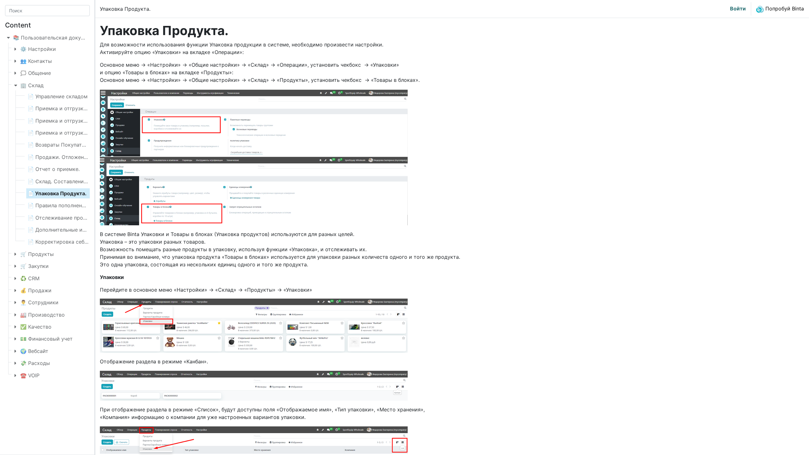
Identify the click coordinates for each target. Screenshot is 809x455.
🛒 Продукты (37, 254)
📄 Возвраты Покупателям (60, 145)
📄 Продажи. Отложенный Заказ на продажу (83, 157)
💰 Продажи (36, 290)
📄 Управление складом (57, 96)
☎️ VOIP (30, 375)
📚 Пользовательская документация (59, 37)
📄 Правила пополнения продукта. (70, 205)
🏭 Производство (42, 315)
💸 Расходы (35, 363)
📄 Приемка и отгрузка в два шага (71, 121)
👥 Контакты (36, 61)
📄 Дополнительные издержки (65, 230)
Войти (738, 8)
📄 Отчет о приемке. (53, 169)
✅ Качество (36, 327)
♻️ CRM (30, 278)
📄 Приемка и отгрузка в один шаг (71, 108)
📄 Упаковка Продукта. (57, 193)
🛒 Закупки (34, 266)
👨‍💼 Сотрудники (39, 302)
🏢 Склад (32, 85)
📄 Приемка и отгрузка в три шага (71, 133)
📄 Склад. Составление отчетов (67, 181)
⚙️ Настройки (38, 49)
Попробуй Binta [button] (784, 8)
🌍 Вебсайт (34, 351)
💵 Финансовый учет (46, 339)
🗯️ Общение (35, 73)
